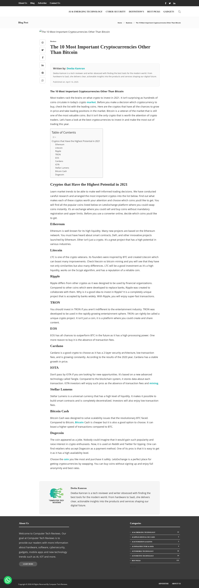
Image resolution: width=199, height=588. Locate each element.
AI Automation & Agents (155, 542)
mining (153, 383)
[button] (8, 580)
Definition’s (136, 11)
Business (129, 23)
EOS (57, 157)
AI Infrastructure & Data (155, 546)
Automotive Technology (155, 556)
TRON (58, 154)
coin (66, 459)
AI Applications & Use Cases (155, 537)
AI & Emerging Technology (85, 11)
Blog (32, 3)
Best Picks (153, 11)
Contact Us (55, 3)
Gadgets (168, 11)
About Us (22, 3)
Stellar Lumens (62, 167)
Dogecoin (59, 174)
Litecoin (59, 147)
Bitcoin (79, 422)
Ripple (58, 151)
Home (120, 23)
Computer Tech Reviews (58, 584)
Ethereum (59, 144)
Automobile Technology (155, 551)
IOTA (57, 164)
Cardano (59, 161)
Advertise (42, 3)
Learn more (28, 564)
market (91, 102)
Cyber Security (116, 11)
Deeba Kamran (76, 68)
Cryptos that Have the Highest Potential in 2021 (76, 141)
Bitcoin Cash (61, 171)
